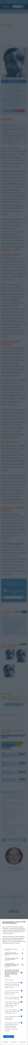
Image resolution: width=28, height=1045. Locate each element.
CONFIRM (8, 1036)
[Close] (24, 921)
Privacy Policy (22, 1042)
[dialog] (14, 982)
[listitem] (14, 950)
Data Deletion (5, 1042)
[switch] (22, 953)
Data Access (14, 1042)
